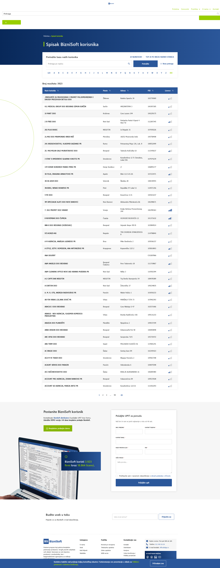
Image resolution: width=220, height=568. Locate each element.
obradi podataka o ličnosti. (161, 476)
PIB (146, 447)
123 (49, 73)
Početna (47, 36)
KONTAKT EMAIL (120, 437)
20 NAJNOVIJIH (136, 57)
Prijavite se (166, 517)
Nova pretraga (168, 64)
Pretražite (145, 64)
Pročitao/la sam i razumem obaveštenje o (145, 476)
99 (115, 395)
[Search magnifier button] (218, 13)
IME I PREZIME (120, 427)
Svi (171, 73)
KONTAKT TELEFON (150, 427)
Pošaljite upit (143, 482)
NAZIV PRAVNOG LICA (122, 447)
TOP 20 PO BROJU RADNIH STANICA (160, 57)
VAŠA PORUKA (120, 457)
